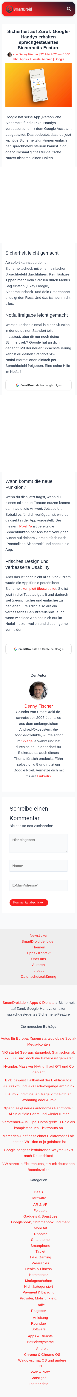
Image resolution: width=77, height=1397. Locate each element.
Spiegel (27, 741)
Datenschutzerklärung (38, 976)
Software (38, 1329)
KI (40, 1366)
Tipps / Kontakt (38, 953)
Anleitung (40, 1318)
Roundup (38, 1323)
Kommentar (38, 1275)
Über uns (38, 959)
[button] (69, 9)
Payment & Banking (39, 1292)
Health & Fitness (38, 1269)
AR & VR (40, 1205)
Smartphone (40, 1246)
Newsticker (38, 935)
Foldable (40, 1211)
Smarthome (40, 1240)
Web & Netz (40, 1372)
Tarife (40, 1305)
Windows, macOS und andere (42, 1360)
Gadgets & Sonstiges (40, 1216)
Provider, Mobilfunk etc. (38, 1298)
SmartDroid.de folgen (38, 941)
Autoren (38, 965)
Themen (38, 947)
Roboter (40, 1234)
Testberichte (38, 1384)
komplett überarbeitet (39, 589)
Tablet (40, 1251)
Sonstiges (38, 1378)
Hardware (38, 1198)
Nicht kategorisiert (38, 1286)
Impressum (38, 970)
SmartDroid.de (14, 1003)
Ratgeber (38, 1311)
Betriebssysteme (40, 1342)
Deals (38, 1192)
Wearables (40, 1263)
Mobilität (40, 1228)
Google (59, 59)
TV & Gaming (40, 1257)
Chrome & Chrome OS (42, 1355)
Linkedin (44, 776)
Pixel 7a (25, 526)
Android (47, 59)
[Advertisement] (38, 205)
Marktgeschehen (38, 1281)
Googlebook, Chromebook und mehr (40, 1222)
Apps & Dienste (30, 59)
